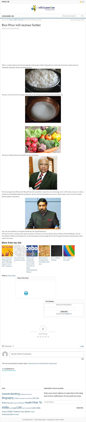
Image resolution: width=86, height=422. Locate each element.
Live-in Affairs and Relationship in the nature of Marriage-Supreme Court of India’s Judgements (7, 262)
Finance (21, 403)
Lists (23, 408)
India (9, 276)
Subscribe (80, 408)
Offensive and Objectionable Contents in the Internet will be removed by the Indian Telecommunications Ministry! (31, 265)
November (21, 19)
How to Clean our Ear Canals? (68, 259)
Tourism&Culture (8, 414)
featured (16, 403)
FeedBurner (68, 314)
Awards (6, 393)
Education (10, 403)
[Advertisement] (43, 47)
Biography (8, 397)
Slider (22, 412)
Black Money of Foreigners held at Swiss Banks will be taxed (44, 261)
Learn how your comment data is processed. (42, 363)
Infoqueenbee (42, 419)
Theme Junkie (59, 419)
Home (11, 19)
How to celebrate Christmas (55, 259)
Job (10, 408)
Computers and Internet (26, 398)
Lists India (36, 408)
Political (4, 412)
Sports (27, 412)
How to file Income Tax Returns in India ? (19, 260)
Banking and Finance (26, 394)
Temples (32, 411)
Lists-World (28, 408)
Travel (16, 414)
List (19, 407)
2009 (15, 19)
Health (28, 402)
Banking (15, 393)
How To (37, 402)
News (14, 276)
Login (82, 346)
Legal (14, 408)
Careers (16, 398)
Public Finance (14, 411)
